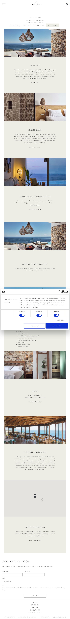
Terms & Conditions (9, 617)
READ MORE (35, 82)
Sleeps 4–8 (30, 22)
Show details (60, 320)
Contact (35, 605)
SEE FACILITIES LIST (35, 209)
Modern (35, 20)
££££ (35, 22)
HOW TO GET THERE (35, 540)
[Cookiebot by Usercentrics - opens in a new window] (60, 291)
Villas (35, 607)
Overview (15, 25)
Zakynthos (40, 22)
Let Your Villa (35, 613)
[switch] (39, 315)
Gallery (27, 25)
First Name (5, 571)
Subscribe (35, 595)
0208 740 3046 (44, 617)
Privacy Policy (33, 617)
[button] (19, 43)
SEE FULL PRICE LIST (35, 402)
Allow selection (34, 326)
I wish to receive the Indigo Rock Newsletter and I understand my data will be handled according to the (33, 589)
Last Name (27, 571)
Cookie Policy (22, 617)
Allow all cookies (57, 326)
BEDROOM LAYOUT (35, 147)
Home (28, 20)
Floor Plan (38, 25)
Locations (35, 610)
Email (3, 578)
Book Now (53, 25)
